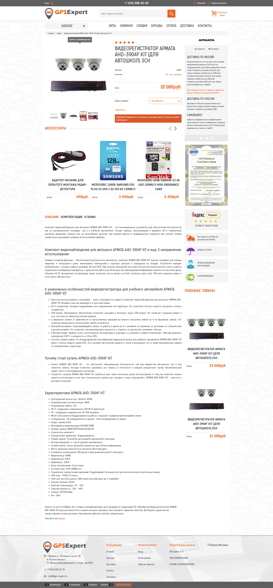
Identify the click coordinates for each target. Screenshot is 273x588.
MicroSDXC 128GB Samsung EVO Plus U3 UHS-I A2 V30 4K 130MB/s (113, 151)
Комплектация (71, 217)
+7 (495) (136, 3)
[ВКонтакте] (200, 138)
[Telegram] (206, 138)
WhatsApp (201, 3)
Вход (47, 3)
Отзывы (90, 217)
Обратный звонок (219, 3)
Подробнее (69, 158)
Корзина (104, 584)
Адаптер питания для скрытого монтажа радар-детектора (67, 149)
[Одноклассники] (212, 138)
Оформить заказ (123, 585)
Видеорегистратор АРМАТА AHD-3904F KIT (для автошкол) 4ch (206, 318)
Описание (52, 217)
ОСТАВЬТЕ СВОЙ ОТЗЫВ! (206, 225)
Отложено (93, 584)
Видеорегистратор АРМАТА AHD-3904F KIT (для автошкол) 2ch (206, 388)
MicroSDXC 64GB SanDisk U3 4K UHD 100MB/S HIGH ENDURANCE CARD (158, 149)
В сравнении (74, 584)
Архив (62, 518)
